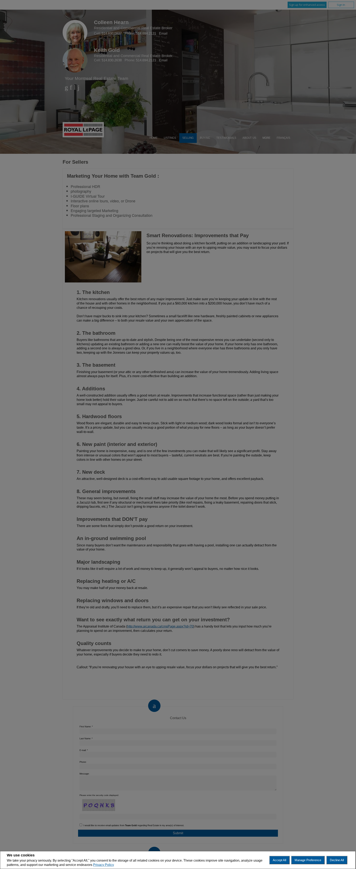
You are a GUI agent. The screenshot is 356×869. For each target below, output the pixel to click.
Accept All (279, 860)
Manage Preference (308, 860)
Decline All (337, 860)
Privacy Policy (103, 865)
